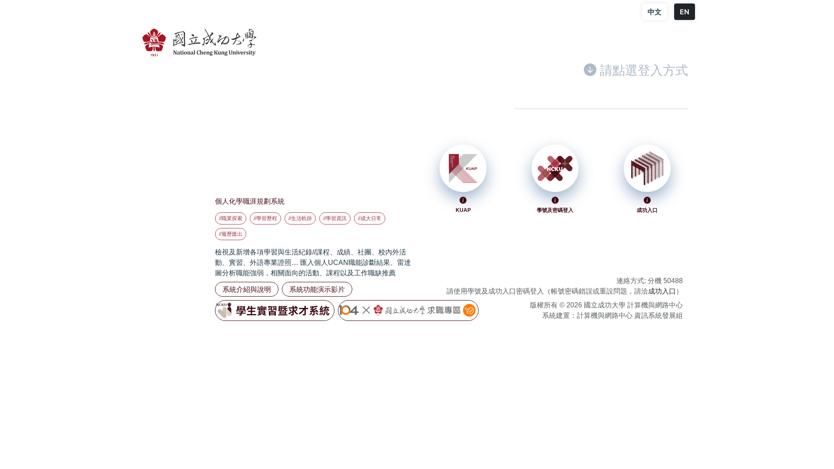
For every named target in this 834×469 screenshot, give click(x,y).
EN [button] (684, 11)
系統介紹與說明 (246, 289)
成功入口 (662, 291)
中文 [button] (655, 11)
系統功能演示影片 (317, 289)
